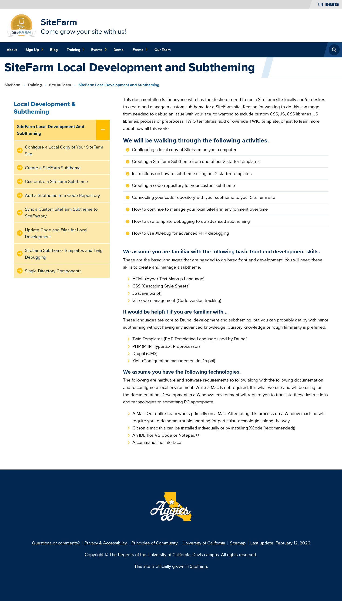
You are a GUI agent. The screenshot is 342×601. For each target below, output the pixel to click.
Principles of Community (154, 543)
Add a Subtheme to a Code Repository (62, 195)
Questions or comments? (56, 543)
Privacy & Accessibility (105, 543)
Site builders (60, 85)
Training (73, 49)
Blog (54, 49)
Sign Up (32, 49)
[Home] (21, 25)
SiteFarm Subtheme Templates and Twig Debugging (64, 253)
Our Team (162, 49)
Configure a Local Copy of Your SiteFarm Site (64, 150)
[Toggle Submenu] (103, 130)
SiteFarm (59, 21)
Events (96, 49)
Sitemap (238, 543)
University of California (203, 543)
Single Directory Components (53, 270)
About (12, 49)
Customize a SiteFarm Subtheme (56, 181)
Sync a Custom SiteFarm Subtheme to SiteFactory (61, 212)
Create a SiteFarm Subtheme (53, 167)
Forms (138, 49)
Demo (119, 49)
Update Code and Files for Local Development (56, 233)
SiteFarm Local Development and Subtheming (50, 129)
